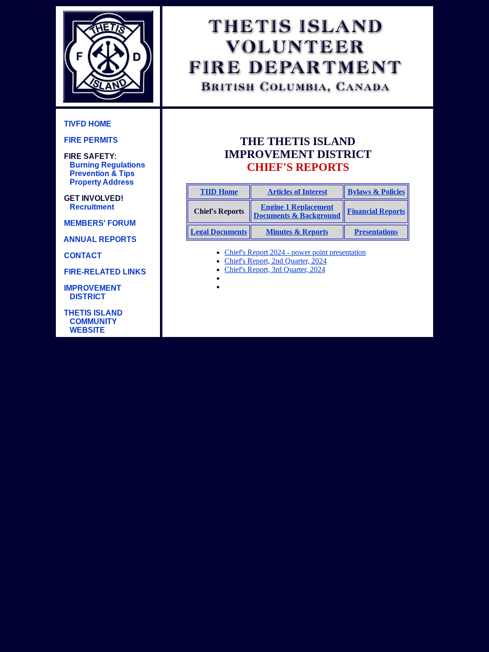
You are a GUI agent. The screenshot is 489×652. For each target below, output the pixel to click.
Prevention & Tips (101, 173)
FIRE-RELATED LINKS (104, 272)
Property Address (101, 182)
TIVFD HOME (86, 124)
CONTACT (82, 256)
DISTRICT (88, 297)
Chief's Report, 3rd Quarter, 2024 (274, 269)
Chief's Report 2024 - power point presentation (295, 252)
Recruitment (92, 207)
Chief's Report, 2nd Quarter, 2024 (275, 261)
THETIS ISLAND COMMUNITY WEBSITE (90, 321)
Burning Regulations (106, 165)
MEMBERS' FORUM (100, 223)
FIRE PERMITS (90, 140)
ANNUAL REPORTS (100, 239)
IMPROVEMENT (91, 288)
